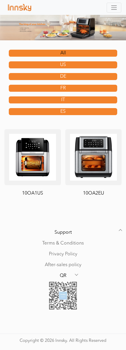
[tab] (63, 53)
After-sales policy (63, 265)
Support (63, 232)
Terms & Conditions (63, 243)
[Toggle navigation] (114, 8)
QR (63, 275)
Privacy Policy (63, 254)
